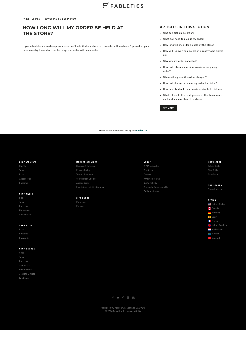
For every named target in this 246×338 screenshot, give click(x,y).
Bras (21, 174)
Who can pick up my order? (178, 33)
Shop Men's (26, 194)
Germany (216, 213)
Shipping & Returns (85, 166)
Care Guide (213, 174)
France (215, 221)
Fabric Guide (214, 166)
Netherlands (218, 229)
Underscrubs (25, 270)
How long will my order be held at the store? (188, 45)
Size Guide (213, 170)
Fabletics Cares (151, 191)
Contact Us (141, 131)
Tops (21, 170)
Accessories (25, 179)
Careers (147, 174)
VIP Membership (151, 166)
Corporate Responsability (156, 187)
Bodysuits (24, 238)
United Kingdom (219, 225)
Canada (215, 208)
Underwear (24, 210)
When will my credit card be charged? (185, 77)
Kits (21, 198)
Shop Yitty (26, 226)
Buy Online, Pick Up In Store (60, 19)
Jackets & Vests (27, 274)
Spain (214, 217)
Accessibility (82, 183)
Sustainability (150, 183)
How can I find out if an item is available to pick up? (192, 89)
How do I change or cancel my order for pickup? (190, 83)
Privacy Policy (83, 170)
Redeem (80, 206)
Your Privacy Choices (86, 179)
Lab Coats (24, 278)
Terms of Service (84, 174)
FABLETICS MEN (31, 19)
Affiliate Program (152, 179)
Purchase (81, 202)
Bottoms (23, 183)
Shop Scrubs (27, 249)
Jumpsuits (24, 265)
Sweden (215, 234)
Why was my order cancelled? (180, 61)
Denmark (216, 238)
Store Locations (216, 189)
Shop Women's (28, 162)
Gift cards (83, 198)
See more (168, 108)
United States (218, 204)
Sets (21, 253)
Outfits (22, 166)
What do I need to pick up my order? (183, 39)
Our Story (148, 170)
